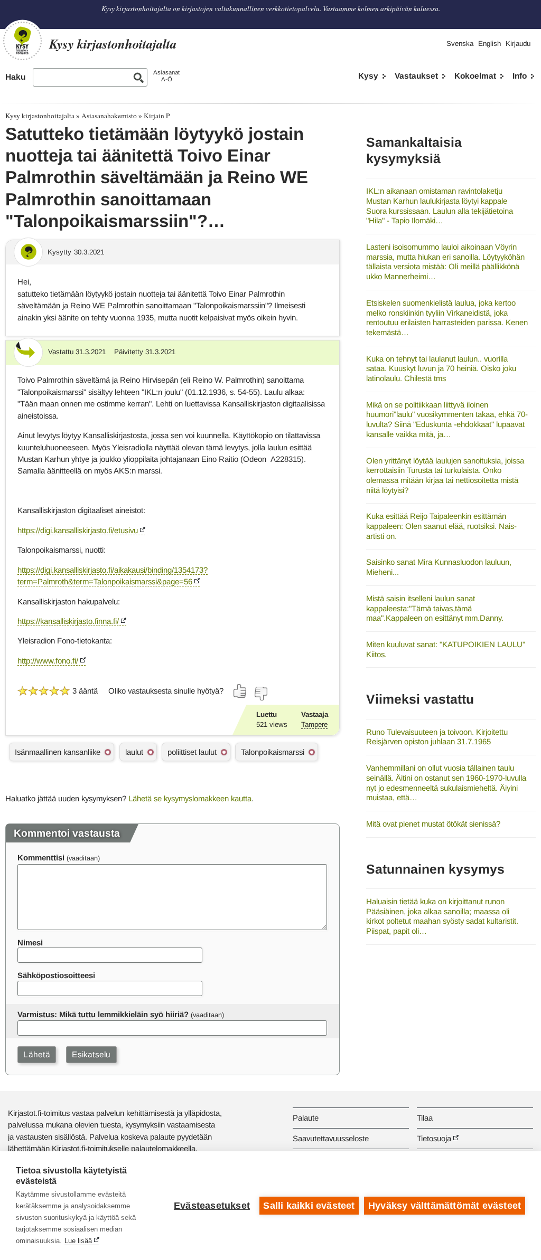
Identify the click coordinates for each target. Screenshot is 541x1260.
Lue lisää (78, 1241)
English (489, 44)
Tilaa (425, 1117)
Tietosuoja (434, 1138)
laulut (134, 751)
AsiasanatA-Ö (166, 75)
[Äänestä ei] (260, 693)
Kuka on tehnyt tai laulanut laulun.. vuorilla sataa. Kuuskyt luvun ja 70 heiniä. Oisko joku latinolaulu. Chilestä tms (441, 368)
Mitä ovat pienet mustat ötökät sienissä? (433, 823)
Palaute (306, 1117)
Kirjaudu (518, 44)
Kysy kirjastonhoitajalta (39, 115)
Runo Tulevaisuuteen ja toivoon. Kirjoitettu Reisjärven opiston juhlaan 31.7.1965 (437, 736)
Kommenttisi (40, 857)
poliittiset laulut (192, 751)
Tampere (314, 724)
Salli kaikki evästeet (309, 1205)
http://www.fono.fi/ (47, 660)
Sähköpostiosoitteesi (56, 975)
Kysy (368, 75)
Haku (15, 76)
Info (519, 75)
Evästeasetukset (212, 1205)
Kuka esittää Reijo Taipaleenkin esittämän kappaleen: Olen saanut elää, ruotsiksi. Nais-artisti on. (441, 525)
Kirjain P (157, 115)
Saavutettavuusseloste (331, 1138)
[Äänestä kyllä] (240, 691)
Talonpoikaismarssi (272, 751)
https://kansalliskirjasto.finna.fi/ (68, 621)
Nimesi (30, 942)
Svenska (459, 44)
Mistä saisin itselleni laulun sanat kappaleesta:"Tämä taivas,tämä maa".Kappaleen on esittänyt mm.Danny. (434, 608)
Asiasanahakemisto (109, 115)
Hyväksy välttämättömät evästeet (444, 1205)
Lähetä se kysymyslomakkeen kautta (189, 798)
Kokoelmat (475, 75)
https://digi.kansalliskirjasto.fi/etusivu (77, 530)
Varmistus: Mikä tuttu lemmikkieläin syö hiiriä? (103, 1014)
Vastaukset (416, 75)
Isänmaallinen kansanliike (57, 751)
